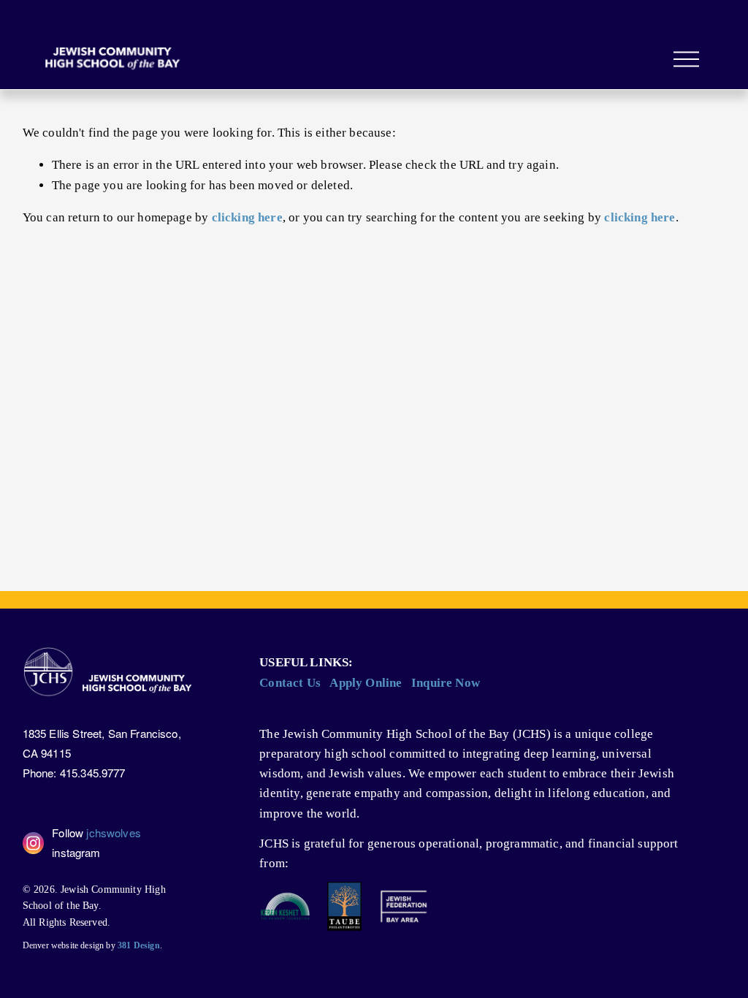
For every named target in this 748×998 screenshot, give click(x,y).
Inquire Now (445, 683)
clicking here (247, 217)
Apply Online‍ (365, 683)
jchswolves (113, 832)
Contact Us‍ (290, 683)
